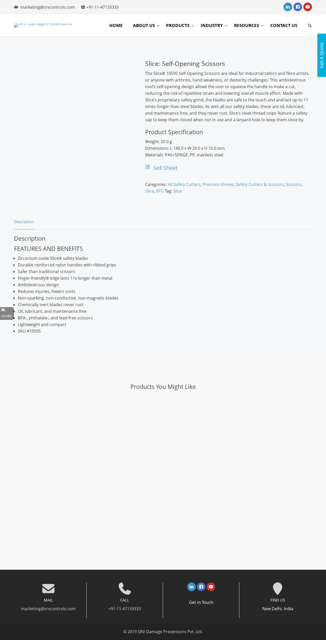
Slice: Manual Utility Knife (163, 515)
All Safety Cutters (184, 184)
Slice (149, 191)
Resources (247, 25)
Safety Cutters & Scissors (260, 184)
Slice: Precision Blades (163, 410)
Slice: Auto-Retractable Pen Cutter (163, 536)
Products (178, 25)
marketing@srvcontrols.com (47, 7)
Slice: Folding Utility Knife (163, 473)
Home (116, 25)
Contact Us (283, 25)
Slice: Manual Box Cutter (163, 431)
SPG (160, 191)
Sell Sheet (165, 167)
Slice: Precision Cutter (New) (163, 494)
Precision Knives (218, 184)
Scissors (294, 184)
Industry (212, 25)
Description (24, 221)
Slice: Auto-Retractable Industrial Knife (163, 452)
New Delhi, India (277, 608)
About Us (144, 25)
